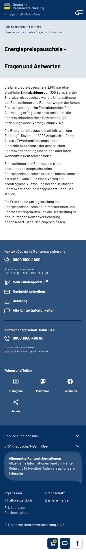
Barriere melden (57, 500)
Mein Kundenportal (27, 282)
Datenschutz (55, 493)
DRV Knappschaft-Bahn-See (26, 446)
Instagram (16, 391)
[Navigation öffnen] (79, 14)
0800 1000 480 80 (28, 338)
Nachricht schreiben (29, 291)
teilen (16, 411)
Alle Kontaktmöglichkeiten (33, 310)
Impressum (13, 493)
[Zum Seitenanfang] (77, 543)
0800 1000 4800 (26, 259)
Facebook (70, 391)
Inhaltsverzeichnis (18, 500)
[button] (65, 543)
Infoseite (16, 473)
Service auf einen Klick (21, 436)
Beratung (20, 301)
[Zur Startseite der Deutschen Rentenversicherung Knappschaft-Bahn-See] (24, 9)
